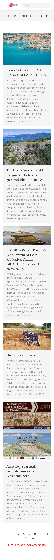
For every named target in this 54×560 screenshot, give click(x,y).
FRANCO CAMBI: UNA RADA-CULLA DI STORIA (26, 72)
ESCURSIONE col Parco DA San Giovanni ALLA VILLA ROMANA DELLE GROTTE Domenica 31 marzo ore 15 (26, 259)
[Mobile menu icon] (5, 5)
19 (26, 538)
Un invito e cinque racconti (24, 355)
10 (46, 534)
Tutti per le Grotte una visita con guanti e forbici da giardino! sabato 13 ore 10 (26, 175)
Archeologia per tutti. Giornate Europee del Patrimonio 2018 (21, 471)
